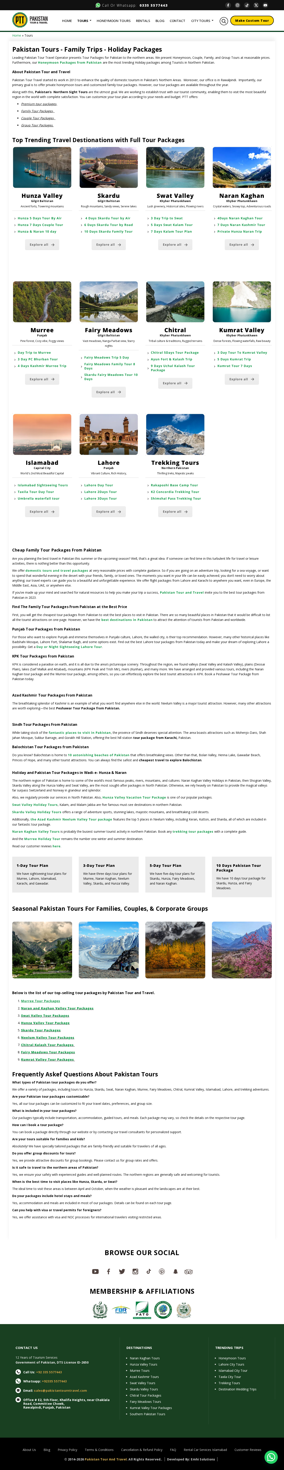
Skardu (109, 196)
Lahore (109, 463)
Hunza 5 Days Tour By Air (40, 218)
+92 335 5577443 (49, 1372)
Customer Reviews (248, 1450)
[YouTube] (267, 5)
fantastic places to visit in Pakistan (79, 733)
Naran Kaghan (241, 196)
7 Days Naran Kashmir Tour (241, 225)
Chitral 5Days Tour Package (175, 353)
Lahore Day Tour (98, 485)
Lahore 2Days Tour (100, 492)
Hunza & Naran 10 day (37, 232)
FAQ (173, 1450)
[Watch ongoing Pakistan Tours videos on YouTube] (95, 1271)
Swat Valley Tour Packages (45, 1016)
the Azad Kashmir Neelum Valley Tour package (71, 819)
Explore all (39, 245)
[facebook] (230, 5)
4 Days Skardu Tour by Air (107, 218)
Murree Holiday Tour (42, 839)
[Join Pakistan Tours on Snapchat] (175, 1271)
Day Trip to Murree (34, 353)
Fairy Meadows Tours (145, 1401)
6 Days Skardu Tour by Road (108, 225)
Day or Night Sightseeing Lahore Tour (69, 647)
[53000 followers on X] (122, 1271)
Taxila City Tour (230, 1377)
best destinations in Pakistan (126, 620)
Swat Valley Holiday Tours (35, 805)
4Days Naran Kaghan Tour (240, 218)
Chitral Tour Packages (145, 1395)
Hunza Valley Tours (143, 1364)
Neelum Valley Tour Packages (47, 1038)
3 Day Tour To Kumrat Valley (242, 353)
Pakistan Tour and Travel (181, 593)
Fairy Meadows (108, 330)
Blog (46, 1450)
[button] (271, 1457)
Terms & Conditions (99, 1450)
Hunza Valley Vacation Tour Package (134, 797)
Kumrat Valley (241, 330)
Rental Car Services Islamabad (205, 1450)
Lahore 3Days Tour (100, 499)
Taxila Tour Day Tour (36, 492)
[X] (257, 5)
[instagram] (239, 5)
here (57, 846)
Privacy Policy (67, 1450)
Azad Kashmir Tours (144, 1377)
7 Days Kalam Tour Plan (171, 232)
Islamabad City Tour (233, 1370)
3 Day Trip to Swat (167, 218)
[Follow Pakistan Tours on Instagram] (135, 1271)
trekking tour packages (193, 832)
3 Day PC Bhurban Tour (38, 359)
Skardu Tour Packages (41, 1030)
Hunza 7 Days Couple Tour (40, 225)
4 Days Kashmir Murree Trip (42, 366)
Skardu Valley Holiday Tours (36, 812)
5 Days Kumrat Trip (234, 359)
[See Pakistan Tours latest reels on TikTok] (148, 1271)
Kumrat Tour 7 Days (234, 366)
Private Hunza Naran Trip (239, 232)
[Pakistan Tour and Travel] (30, 20)
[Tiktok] (248, 5)
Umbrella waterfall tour (39, 499)
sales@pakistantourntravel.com (60, 1390)
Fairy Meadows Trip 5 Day (106, 357)
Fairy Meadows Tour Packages (48, 1052)
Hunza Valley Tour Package (45, 1023)
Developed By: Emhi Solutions (191, 1459)
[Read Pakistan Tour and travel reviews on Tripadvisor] (188, 1271)
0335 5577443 (152, 5)
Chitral (175, 330)
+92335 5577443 (54, 1381)
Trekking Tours (175, 463)
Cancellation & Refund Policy (141, 1450)
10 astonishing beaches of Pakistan (99, 755)
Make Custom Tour (252, 20)
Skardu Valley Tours (144, 1389)
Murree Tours (140, 1370)
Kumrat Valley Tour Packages (48, 1060)
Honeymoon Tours (232, 1358)
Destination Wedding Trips (237, 1389)
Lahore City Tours (231, 1364)
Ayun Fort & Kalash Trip (171, 359)
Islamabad (42, 463)
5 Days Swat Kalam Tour (172, 225)
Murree (42, 330)
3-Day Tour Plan (99, 865)
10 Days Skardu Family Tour (108, 232)
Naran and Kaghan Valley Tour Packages (57, 1008)
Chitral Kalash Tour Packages (48, 1045)
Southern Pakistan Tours (147, 1414)
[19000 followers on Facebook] (108, 1271)
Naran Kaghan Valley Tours (36, 832)
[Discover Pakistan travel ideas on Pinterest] (162, 1271)
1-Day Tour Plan (32, 865)
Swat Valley (175, 196)
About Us (29, 1450)
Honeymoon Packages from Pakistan (70, 63)
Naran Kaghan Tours (145, 1358)
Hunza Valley (42, 196)
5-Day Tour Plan (165, 865)
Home (16, 35)
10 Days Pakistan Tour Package (238, 868)
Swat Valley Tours (142, 1383)
